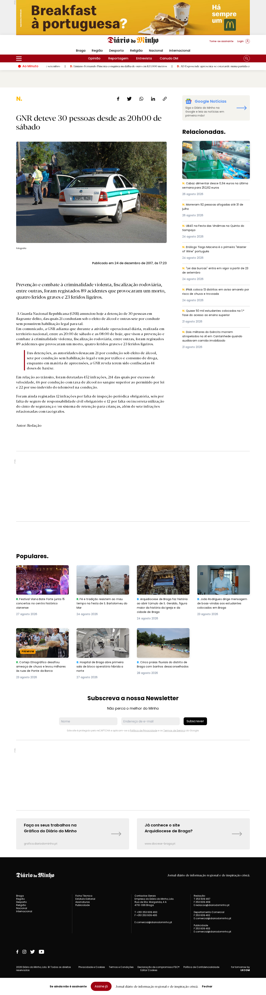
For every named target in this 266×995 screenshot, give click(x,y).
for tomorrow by (240, 969)
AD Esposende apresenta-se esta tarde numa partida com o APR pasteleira (194, 66)
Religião (136, 50)
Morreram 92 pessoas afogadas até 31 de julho (215, 207)
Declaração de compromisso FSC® (158, 967)
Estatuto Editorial (85, 899)
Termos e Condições (121, 967)
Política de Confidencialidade (201, 967)
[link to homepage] (133, 41)
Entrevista (144, 58)
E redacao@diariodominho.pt (211, 905)
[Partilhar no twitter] (129, 99)
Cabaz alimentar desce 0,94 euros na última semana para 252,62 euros (212, 145)
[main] (133, 472)
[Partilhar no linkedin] (153, 99)
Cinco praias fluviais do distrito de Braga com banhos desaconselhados (161, 635)
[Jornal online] (36, 43)
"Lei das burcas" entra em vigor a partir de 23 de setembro (215, 270)
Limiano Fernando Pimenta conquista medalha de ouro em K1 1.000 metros (87, 66)
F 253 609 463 (202, 928)
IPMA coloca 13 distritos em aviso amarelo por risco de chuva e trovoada (215, 292)
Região (97, 50)
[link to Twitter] (32, 952)
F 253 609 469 (202, 902)
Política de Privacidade (143, 730)
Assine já (101, 986)
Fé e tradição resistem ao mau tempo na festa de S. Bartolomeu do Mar (103, 572)
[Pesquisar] (247, 58)
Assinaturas (82, 902)
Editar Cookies (148, 970)
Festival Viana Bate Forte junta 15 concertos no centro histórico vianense (42, 572)
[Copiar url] (165, 99)
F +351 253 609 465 (146, 915)
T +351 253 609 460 (146, 912)
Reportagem (118, 58)
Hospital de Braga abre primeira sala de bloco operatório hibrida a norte (102, 635)
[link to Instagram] (24, 952)
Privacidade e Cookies (91, 967)
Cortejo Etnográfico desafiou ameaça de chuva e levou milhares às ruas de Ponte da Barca (39, 637)
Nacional (156, 50)
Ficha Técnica (83, 895)
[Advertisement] (133, 486)
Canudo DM (169, 58)
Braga (80, 50)
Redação (199, 895)
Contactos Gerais (145, 895)
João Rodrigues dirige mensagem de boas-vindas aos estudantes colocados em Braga (223, 572)
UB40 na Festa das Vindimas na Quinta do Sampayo (215, 228)
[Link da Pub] (133, 17)
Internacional (179, 50)
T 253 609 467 (202, 899)
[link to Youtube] (41, 952)
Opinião (94, 58)
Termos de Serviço (174, 730)
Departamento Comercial (209, 912)
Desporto (116, 50)
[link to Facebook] (17, 952)
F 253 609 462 (202, 915)
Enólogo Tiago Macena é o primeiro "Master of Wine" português (210, 249)
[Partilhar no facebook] (118, 99)
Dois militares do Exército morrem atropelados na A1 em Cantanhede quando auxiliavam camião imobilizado (213, 337)
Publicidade (82, 905)
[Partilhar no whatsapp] (141, 99)
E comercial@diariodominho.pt (153, 922)
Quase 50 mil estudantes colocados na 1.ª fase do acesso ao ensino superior (215, 313)
